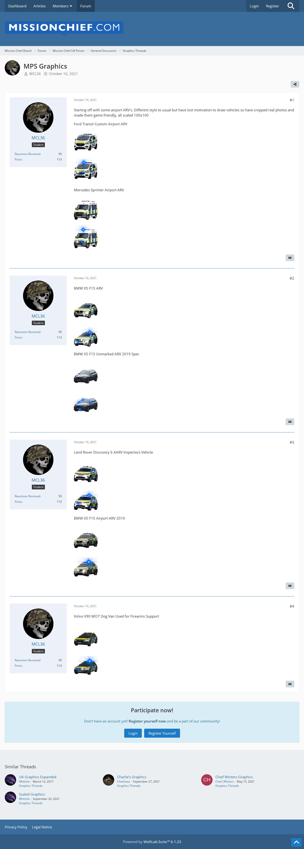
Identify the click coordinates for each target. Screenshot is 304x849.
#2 (292, 278)
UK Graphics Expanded (37, 776)
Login (254, 6)
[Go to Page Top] (296, 842)
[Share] (295, 84)
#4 (292, 606)
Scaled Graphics (32, 794)
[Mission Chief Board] (152, 29)
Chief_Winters (224, 781)
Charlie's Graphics (131, 776)
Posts (18, 159)
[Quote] (290, 257)
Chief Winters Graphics (234, 776)
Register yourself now (147, 721)
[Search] (291, 6)
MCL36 (35, 73)
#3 (292, 442)
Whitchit (24, 781)
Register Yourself (162, 733)
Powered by (152, 841)
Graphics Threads (31, 786)
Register (272, 6)
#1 (292, 100)
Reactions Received (27, 154)
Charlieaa (123, 781)
